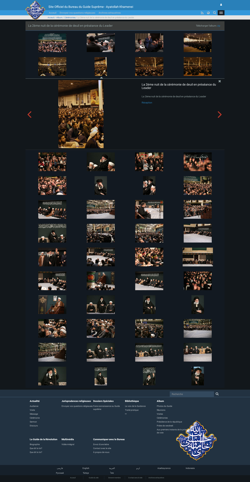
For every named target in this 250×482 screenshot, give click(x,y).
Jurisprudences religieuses (76, 401)
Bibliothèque (132, 401)
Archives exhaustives (110, 12)
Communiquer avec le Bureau (109, 439)
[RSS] (202, 12)
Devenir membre (114, 478)
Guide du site (93, 478)
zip (218, 25)
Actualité (35, 401)
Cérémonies (69, 17)
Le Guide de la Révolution (43, 439)
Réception (147, 102)
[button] (221, 12)
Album (59, 17)
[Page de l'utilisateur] (221, 5)
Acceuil (52, 12)
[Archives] (141, 413)
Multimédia (68, 439)
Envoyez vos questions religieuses (77, 12)
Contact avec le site (135, 478)
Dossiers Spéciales (103, 401)
